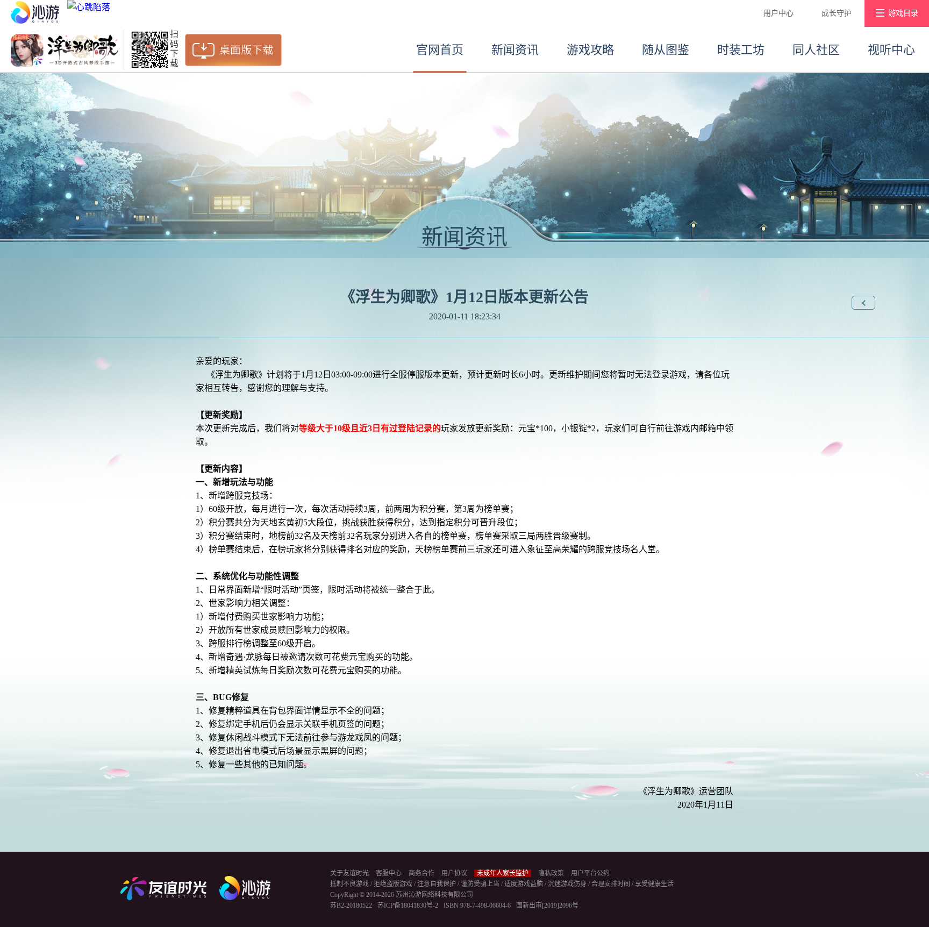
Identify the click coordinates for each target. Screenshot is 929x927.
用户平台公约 (590, 873)
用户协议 (454, 873)
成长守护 (836, 13)
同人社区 (816, 49)
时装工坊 (740, 49)
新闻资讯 (515, 49)
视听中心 (891, 49)
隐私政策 (551, 873)
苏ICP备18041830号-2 (407, 905)
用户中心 (778, 13)
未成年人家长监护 (502, 873)
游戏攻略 (590, 49)
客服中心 (389, 873)
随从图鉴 (665, 49)
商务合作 (421, 873)
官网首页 (439, 49)
